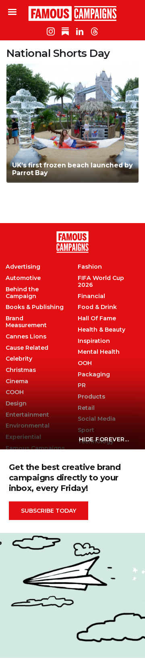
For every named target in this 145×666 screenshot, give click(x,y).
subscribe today (48, 510)
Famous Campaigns (72, 13)
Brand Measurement (26, 322)
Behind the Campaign (22, 293)
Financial (91, 296)
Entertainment (27, 414)
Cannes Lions (26, 336)
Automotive (23, 278)
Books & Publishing (35, 307)
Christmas (21, 370)
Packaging (94, 374)
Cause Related (27, 347)
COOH (15, 392)
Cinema (17, 381)
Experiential (23, 437)
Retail (86, 408)
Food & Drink (97, 307)
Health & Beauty (101, 329)
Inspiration (94, 341)
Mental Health (99, 352)
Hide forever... (104, 439)
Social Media (97, 418)
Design (16, 403)
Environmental (28, 425)
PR (82, 385)
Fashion (90, 266)
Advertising (23, 266)
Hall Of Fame (97, 318)
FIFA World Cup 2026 (101, 281)
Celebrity (19, 358)
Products (91, 396)
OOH (85, 363)
